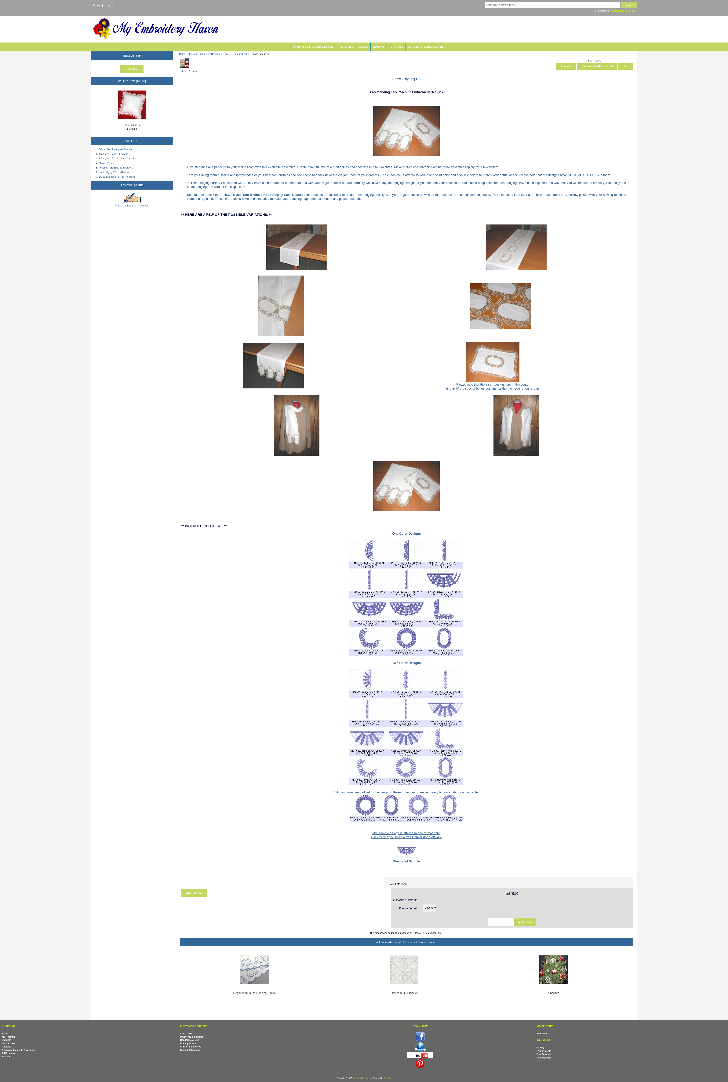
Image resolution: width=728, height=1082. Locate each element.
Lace (226, 54)
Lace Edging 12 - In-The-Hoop (115, 172)
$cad (621, 11)
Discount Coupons (190, 1050)
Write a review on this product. (132, 205)
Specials (6, 1040)
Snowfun (553, 993)
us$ (614, 11)
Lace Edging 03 (131, 125)
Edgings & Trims (240, 54)
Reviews (6, 1046)
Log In (109, 5)
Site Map (6, 1056)
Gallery (540, 1047)
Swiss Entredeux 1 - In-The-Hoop (117, 176)
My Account (8, 1037)
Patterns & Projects (353, 46)
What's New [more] (132, 81)
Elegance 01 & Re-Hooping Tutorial (254, 993)
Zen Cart (387, 1078)
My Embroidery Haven (362, 1078)
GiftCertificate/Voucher (425, 46)
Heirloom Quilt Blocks (404, 993)
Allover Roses (106, 163)
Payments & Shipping (191, 1037)
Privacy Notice (188, 1043)
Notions (378, 46)
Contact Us (186, 1033)
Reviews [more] (132, 185)
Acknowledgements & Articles (18, 1050)
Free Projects (544, 1051)
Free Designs (544, 1057)
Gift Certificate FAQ (190, 1046)
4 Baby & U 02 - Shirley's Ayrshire (117, 158)
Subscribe (542, 1033)
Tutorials (396, 46)
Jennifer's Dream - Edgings (113, 154)
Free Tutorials (544, 1054)
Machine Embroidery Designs (204, 54)
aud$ (632, 11)
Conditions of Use (189, 1040)
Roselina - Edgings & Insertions (116, 167)
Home (96, 5)
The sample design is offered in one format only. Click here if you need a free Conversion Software (406, 835)
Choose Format (408, 908)
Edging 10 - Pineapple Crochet (115, 149)
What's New (8, 1043)
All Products (8, 1053)
